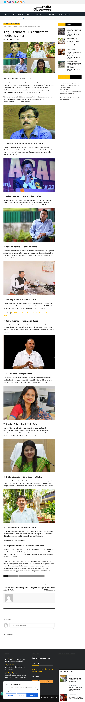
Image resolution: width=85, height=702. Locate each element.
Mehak (70, 34)
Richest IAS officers (13, 576)
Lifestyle (67, 14)
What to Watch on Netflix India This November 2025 (76, 697)
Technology (38, 14)
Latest (7, 14)
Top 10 (50, 682)
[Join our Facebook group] (49, 658)
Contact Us (42, 682)
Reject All (21, 695)
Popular (69, 24)
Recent (62, 24)
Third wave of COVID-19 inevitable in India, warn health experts (75, 679)
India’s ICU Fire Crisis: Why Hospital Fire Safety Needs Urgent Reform (74, 30)
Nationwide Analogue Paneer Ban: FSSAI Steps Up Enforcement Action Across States (73, 41)
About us (35, 669)
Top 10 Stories (15, 24)
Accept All (32, 695)
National (6, 24)
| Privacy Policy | (43, 669)
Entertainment (50, 14)
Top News (71, 676)
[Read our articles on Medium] (41, 658)
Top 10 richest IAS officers (37, 576)
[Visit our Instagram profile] (39, 658)
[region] (21, 690)
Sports (59, 14)
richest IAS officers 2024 (25, 576)
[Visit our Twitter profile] (37, 658)
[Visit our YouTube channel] (34, 658)
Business (29, 14)
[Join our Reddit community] (46, 658)
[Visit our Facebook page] (32, 658)
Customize (11, 695)
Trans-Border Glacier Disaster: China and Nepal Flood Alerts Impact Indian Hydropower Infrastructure (74, 64)
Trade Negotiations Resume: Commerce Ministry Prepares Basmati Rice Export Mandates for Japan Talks (43, 18)
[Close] (83, 671)
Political (20, 14)
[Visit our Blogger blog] (44, 658)
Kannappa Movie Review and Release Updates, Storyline (75, 689)
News (13, 14)
